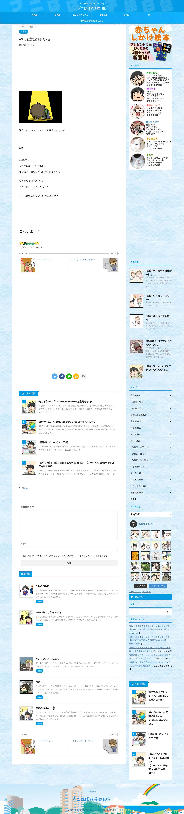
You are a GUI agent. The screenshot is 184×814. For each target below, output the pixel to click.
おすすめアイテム (80, 15)
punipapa (133, 633)
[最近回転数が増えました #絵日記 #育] (166, 566)
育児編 (57, 15)
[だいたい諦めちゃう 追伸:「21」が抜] (166, 576)
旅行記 (126, 15)
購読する (138, 597)
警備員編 (103, 15)
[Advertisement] (69, 68)
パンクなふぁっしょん (47, 658)
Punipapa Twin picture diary (92, 806)
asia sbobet (134, 643)
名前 (23, 544)
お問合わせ (92, 791)
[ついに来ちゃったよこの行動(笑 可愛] (155, 566)
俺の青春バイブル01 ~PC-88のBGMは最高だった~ (65, 401)
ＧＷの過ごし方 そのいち (49, 612)
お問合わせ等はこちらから (92, 21)
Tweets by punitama (140, 591)
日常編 (25, 488)
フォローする (159, 586)
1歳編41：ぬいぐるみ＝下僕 (53, 442)
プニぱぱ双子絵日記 (92, 8)
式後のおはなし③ (45, 708)
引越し (39, 681)
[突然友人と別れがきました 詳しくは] (166, 545)
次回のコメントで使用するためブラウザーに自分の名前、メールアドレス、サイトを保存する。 (66, 556)
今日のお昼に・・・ (46, 585)
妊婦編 (34, 15)
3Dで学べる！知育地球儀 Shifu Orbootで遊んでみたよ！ (68, 421)
